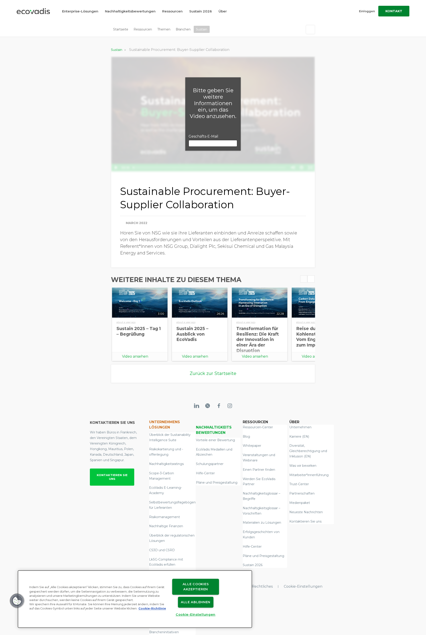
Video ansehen (135, 356)
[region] (135, 599)
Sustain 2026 (200, 11)
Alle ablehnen (195, 602)
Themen (163, 29)
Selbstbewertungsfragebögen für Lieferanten (172, 505)
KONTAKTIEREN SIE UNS (112, 477)
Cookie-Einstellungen (303, 586)
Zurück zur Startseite (213, 373)
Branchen (183, 29)
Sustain (201, 29)
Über (223, 11)
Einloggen (367, 11)
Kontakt (393, 11)
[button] (17, 601)
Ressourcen (172, 11)
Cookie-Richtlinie (152, 608)
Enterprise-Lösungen (80, 11)
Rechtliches (262, 586)
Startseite (120, 29)
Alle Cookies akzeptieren (196, 586)
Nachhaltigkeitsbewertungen (130, 11)
